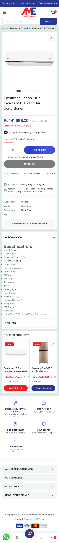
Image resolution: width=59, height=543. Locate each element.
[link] (25, 343)
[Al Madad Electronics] (28, 13)
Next (53, 366)
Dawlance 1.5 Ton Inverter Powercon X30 (15, 369)
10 (42, 91)
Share (52, 173)
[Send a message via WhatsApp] (6, 537)
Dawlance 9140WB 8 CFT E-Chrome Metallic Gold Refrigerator (41, 369)
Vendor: (7, 206)
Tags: (6, 214)
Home (5, 28)
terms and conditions (32, 157)
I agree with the (25, 157)
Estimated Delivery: (17, 184)
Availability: (9, 201)
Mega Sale (26, 210)
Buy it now (29, 164)
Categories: (9, 210)
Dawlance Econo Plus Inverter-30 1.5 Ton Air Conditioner (22, 102)
